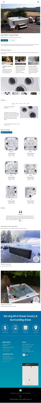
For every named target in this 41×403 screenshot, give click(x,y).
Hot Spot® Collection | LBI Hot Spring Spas (3, 2)
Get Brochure (4, 40)
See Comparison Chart (7, 132)
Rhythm (11, 151)
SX (11, 199)
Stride (30, 175)
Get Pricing (12, 40)
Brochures (15, 332)
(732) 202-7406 (7, 360)
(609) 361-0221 (7, 349)
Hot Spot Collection (11, 153)
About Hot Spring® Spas (26, 393)
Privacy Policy (19, 393)
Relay (30, 151)
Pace (11, 175)
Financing (25, 332)
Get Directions (6, 351)
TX (30, 199)
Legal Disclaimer (13, 393)
